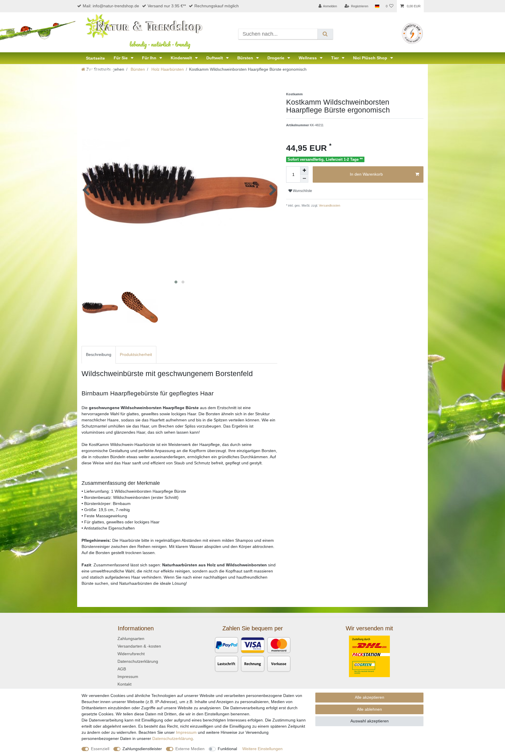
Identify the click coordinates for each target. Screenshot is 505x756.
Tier (335, 58)
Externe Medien (190, 748)
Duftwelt (215, 58)
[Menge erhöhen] (304, 170)
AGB (121, 669)
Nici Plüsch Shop (370, 58)
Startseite (95, 58)
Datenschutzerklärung (137, 661)
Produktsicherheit (136, 354)
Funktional (227, 748)
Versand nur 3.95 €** (167, 6)
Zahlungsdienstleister (142, 748)
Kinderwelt (182, 58)
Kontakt (124, 684)
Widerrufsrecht (131, 653)
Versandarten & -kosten (139, 646)
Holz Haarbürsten (167, 69)
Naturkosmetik (100, 70)
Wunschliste (302, 191)
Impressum (127, 676)
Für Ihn (150, 58)
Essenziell (100, 748)
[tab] (99, 354)
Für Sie (121, 58)
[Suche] (325, 34)
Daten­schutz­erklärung (172, 738)
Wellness (308, 58)
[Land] (376, 6)
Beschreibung (98, 354)
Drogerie (276, 58)
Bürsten (245, 58)
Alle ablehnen (369, 709)
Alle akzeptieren (369, 697)
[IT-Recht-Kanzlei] (412, 33)
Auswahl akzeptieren (369, 721)
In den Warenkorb (366, 174)
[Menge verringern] (304, 178)
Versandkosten (329, 205)
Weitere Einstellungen (262, 748)
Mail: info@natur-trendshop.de (111, 6)
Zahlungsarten (130, 638)
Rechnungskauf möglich (216, 6)
